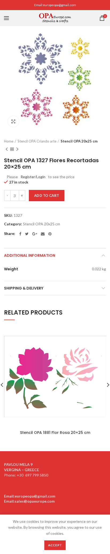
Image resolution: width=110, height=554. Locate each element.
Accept (55, 545)
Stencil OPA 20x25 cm (79, 141)
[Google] (34, 233)
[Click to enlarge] (13, 121)
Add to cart (46, 195)
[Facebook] (20, 233)
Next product (17, 149)
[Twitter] (26, 233)
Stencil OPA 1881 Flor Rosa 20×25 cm (55, 432)
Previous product (6, 149)
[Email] (42, 233)
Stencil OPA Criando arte (37, 141)
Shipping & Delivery (23, 288)
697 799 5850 (36, 475)
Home (8, 141)
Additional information (29, 255)
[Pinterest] (49, 233)
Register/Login (33, 176)
